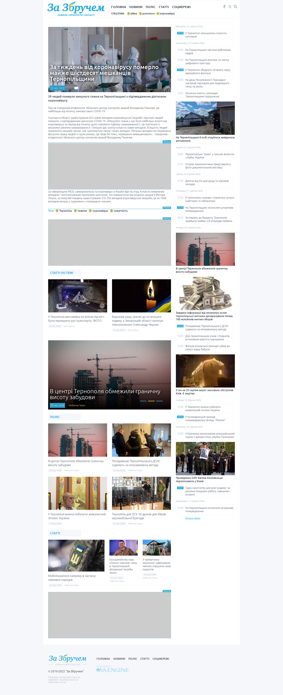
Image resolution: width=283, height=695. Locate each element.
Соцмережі (181, 7)
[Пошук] (235, 7)
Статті (164, 7)
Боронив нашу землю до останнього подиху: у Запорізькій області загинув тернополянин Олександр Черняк (137, 320)
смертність (121, 210)
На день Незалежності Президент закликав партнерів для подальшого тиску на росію (207, 83)
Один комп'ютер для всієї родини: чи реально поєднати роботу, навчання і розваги (207, 491)
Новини (135, 7)
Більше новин (192, 518)
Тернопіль (65, 210)
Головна (118, 7)
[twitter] (230, 7)
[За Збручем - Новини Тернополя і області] (75, 8)
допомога (148, 13)
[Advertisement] (109, 166)
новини (82, 210)
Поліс (150, 7)
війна (134, 13)
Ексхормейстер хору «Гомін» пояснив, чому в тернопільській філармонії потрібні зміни (123, 566)
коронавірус (167, 13)
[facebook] (224, 7)
